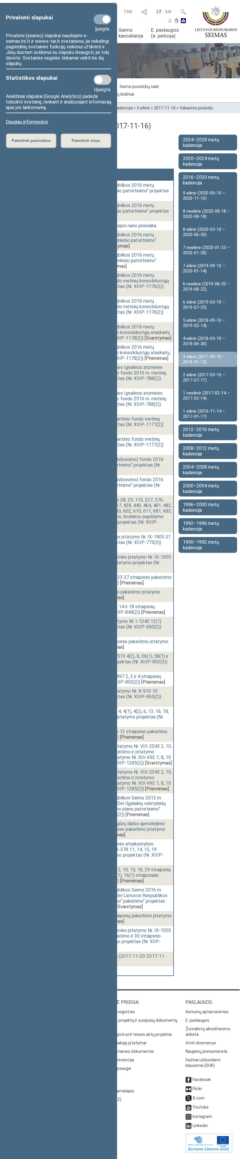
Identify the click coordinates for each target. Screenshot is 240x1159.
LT (159, 11)
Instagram (202, 1116)
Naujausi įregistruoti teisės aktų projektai (133, 1034)
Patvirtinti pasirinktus (31, 140)
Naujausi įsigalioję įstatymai (120, 1043)
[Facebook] (188, 1079)
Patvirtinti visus (86, 140)
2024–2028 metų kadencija (201, 142)
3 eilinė (143, 108)
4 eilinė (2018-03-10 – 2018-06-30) (204, 341)
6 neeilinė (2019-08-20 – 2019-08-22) (206, 286)
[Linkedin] (188, 1125)
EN (168, 11)
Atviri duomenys (201, 1043)
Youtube (201, 1107)
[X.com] (188, 1098)
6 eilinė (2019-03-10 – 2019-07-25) (204, 304)
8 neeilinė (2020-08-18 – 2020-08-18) (206, 214)
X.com (199, 1098)
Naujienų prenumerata (206, 1051)
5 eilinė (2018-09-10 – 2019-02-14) (204, 323)
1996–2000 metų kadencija (201, 507)
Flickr (197, 1088)
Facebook (202, 1079)
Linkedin (200, 1125)
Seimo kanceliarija (131, 33)
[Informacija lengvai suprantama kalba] (183, 21)
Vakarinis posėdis (196, 108)
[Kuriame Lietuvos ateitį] (209, 1151)
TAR (128, 11)
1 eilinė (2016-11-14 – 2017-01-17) (204, 414)
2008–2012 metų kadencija (201, 451)
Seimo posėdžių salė (139, 86)
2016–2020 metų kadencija (201, 180)
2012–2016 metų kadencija (201, 432)
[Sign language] (176, 21)
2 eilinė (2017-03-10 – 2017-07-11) (204, 377)
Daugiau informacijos (27, 122)
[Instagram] (188, 1116)
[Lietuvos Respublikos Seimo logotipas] (216, 21)
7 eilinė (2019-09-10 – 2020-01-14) (204, 268)
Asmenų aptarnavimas (207, 1011)
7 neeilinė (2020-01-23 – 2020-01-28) (206, 250)
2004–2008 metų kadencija (201, 469)
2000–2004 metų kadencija (201, 488)
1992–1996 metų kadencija (201, 526)
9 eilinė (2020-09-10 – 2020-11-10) (204, 195)
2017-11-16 (165, 108)
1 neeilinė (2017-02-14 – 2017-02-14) (206, 395)
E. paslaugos (197, 1020)
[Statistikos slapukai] (102, 80)
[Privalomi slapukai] (102, 19)
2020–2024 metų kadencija (201, 161)
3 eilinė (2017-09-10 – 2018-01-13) (204, 359)
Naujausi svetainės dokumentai (124, 1051)
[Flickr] (188, 1088)
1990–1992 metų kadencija (201, 544)
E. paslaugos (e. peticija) (165, 33)
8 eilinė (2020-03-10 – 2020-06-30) (204, 232)
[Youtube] (188, 1107)
